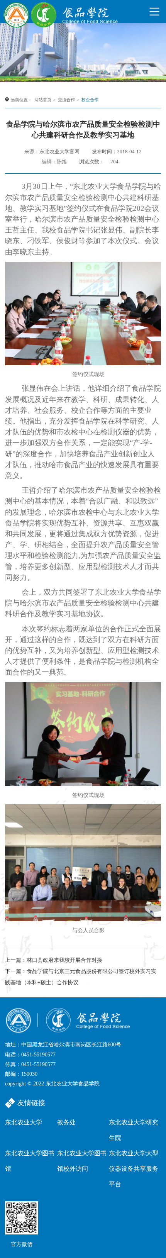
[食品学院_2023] (61, 11)
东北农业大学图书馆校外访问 (82, 1161)
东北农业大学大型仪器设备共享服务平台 (133, 1168)
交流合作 (66, 99)
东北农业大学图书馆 (29, 1161)
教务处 (66, 1122)
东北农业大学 (23, 1122)
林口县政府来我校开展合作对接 (64, 960)
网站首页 (42, 99)
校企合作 (89, 99)
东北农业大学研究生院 (133, 1130)
